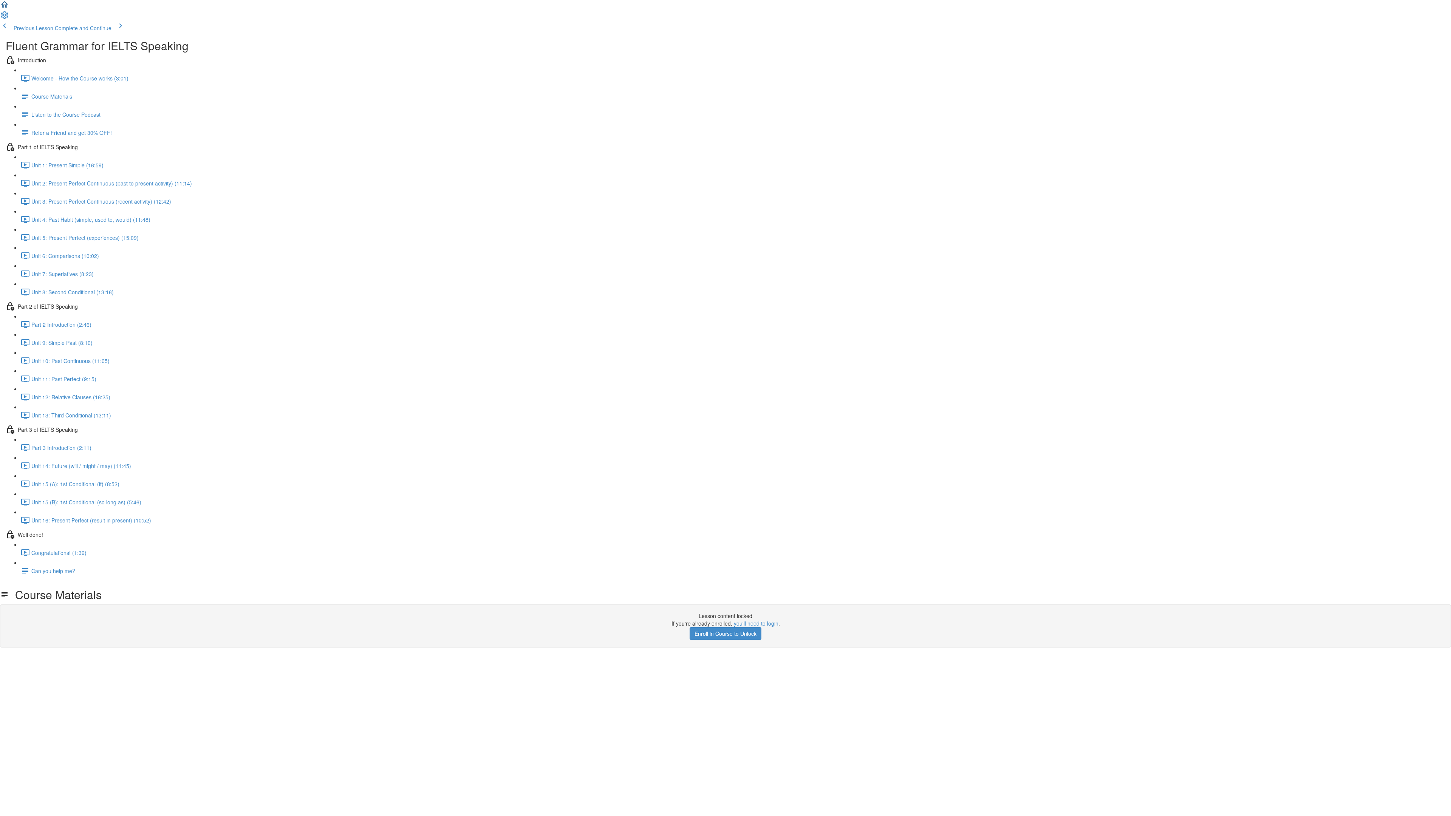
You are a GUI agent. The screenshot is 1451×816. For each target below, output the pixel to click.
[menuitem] (4, 17)
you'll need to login (756, 623)
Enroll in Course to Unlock (725, 633)
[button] (4, 7)
